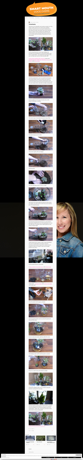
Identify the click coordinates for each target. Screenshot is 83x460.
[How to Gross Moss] (40, 438)
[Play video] (41, 418)
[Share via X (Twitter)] (30, 428)
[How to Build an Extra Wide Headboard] (30, 438)
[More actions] (52, 22)
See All (55, 434)
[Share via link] (33, 428)
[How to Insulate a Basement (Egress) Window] (51, 438)
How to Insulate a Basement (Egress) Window (51, 442)
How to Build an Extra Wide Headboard (30, 442)
